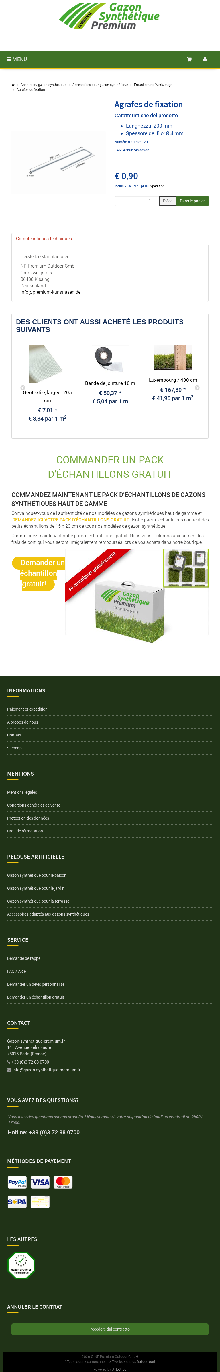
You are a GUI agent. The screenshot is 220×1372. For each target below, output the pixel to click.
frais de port (146, 1362)
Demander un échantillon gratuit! (42, 573)
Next (197, 388)
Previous (23, 388)
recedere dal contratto (110, 1329)
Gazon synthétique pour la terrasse (38, 901)
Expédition (156, 186)
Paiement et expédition (27, 709)
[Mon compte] (205, 59)
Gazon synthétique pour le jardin (35, 888)
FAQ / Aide (16, 971)
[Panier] (189, 59)
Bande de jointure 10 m (110, 383)
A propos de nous (22, 722)
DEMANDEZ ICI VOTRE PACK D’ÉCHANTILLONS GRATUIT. (71, 520)
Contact (14, 735)
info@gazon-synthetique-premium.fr (46, 1069)
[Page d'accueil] (13, 85)
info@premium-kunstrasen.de (50, 292)
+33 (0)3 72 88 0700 (30, 1062)
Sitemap (14, 748)
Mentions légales (22, 792)
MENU (19, 59)
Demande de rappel (24, 958)
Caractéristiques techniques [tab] (44, 238)
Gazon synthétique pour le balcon (36, 875)
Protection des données (28, 818)
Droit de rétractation (25, 831)
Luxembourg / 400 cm (173, 380)
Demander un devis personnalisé (35, 984)
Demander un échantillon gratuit (35, 997)
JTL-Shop (119, 1369)
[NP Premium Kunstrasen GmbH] (109, 16)
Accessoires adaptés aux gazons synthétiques (48, 914)
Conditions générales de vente (33, 805)
